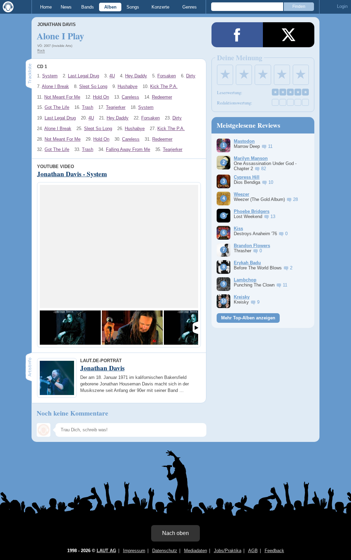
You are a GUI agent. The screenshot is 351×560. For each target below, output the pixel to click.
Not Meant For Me (62, 97)
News (66, 7)
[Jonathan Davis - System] (70, 327)
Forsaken (166, 75)
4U (112, 75)
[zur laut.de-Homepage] (7, 7)
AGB (253, 550)
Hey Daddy (136, 75)
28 (295, 199)
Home (46, 7)
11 (270, 146)
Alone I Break (55, 86)
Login (342, 6)
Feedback (274, 550)
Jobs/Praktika (227, 550)
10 (270, 182)
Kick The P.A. (164, 86)
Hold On (101, 97)
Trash (87, 107)
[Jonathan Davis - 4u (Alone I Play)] (132, 327)
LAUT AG (106, 550)
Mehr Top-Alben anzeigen (248, 317)
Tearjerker (115, 107)
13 (272, 216)
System (50, 75)
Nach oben (175, 533)
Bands (87, 7)
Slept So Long (93, 86)
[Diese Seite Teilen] (237, 34)
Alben (110, 7)
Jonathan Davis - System (72, 174)
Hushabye (127, 86)
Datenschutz (164, 550)
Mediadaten (195, 550)
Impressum (134, 550)
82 (263, 168)
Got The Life (57, 107)
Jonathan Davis (56, 24)
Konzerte (160, 7)
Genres (189, 7)
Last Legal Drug (83, 75)
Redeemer (162, 97)
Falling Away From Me (128, 149)
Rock (41, 50)
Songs (132, 7)
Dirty (190, 75)
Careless (130, 97)
